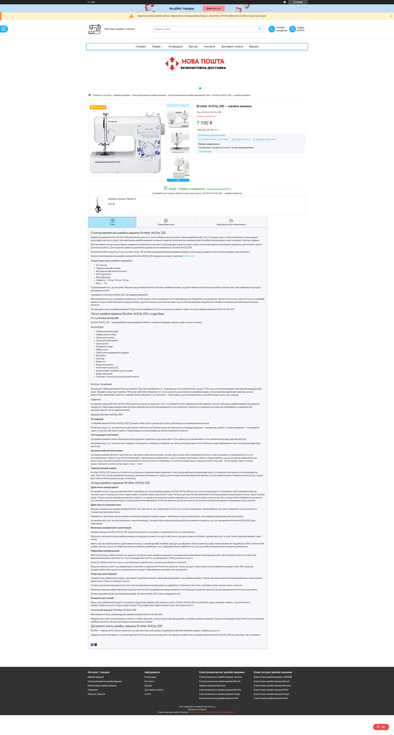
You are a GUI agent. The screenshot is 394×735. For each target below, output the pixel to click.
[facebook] (92, 645)
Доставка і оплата (232, 46)
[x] (95, 645)
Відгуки (253, 46)
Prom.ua (211, 707)
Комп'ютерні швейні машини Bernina (272, 685)
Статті (148, 694)
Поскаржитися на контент (200, 712)
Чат (383, 727)
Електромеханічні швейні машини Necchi (219, 681)
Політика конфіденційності (224, 712)
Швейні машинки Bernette (212, 685)
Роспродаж (150, 677)
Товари (156, 46)
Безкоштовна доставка (213, 135)
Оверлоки (93, 690)
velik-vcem (189, 256)
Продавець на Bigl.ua (197, 709)
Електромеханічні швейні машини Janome (220, 677)
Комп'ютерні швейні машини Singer (271, 694)
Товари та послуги (102, 95)
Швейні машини (122, 95)
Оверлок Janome (96, 694)
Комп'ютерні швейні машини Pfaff (271, 690)
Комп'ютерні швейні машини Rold (270, 698)
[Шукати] (259, 29)
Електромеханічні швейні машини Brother (189, 95)
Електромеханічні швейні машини (149, 95)
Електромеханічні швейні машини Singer (219, 694)
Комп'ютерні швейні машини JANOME (273, 677)
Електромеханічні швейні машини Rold (218, 698)
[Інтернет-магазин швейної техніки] (94, 29)
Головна (141, 46)
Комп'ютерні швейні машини (102, 685)
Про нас (193, 46)
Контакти (209, 46)
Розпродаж (175, 46)
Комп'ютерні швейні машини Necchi (272, 681)
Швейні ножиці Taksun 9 (122, 198)
